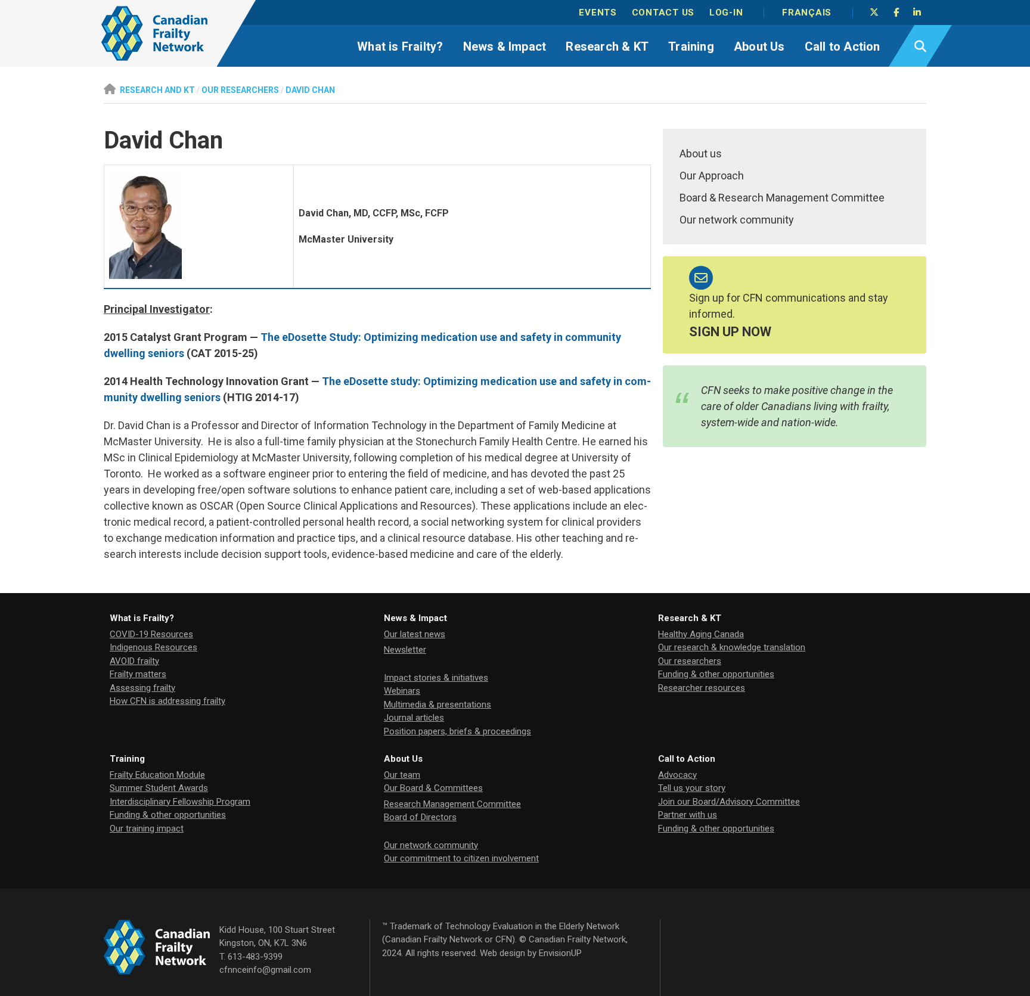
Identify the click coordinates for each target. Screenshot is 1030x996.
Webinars (402, 690)
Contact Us (663, 12)
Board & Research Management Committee (782, 197)
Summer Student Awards (159, 788)
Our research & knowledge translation (731, 647)
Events (598, 12)
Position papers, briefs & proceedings (457, 731)
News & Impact (505, 46)
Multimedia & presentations (437, 704)
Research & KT (607, 46)
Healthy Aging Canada (701, 634)
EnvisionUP (560, 953)
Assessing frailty (142, 687)
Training (691, 46)
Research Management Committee (452, 804)
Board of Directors (420, 817)
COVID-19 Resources (151, 634)
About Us (759, 46)
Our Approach (712, 175)
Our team (402, 775)
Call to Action (842, 46)
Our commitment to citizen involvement (461, 858)
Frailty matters (138, 674)
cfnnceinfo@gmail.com (265, 969)
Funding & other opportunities (716, 674)
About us (701, 153)
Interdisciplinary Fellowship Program (180, 801)
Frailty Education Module (157, 775)
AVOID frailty (134, 661)
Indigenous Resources (153, 647)
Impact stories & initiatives (436, 677)
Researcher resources (701, 687)
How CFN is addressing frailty (167, 701)
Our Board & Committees (433, 788)
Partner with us (687, 814)
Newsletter (405, 649)
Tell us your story (691, 788)
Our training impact (147, 828)
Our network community (737, 219)
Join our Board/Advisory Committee (729, 801)
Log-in (726, 12)
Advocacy (677, 775)
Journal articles (414, 717)
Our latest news (414, 634)
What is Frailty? (400, 46)
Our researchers (689, 661)
